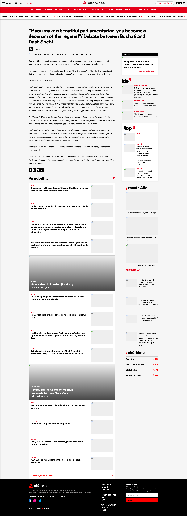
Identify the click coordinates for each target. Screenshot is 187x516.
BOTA (104, 10)
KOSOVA (95, 10)
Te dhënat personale (47, 496)
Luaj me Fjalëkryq (165, 3)
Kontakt (32, 496)
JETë (111, 10)
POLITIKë (49, 10)
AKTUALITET (37, 10)
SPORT (153, 10)
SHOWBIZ (143, 10)
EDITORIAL (60, 10)
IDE (68, 10)
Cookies (61, 496)
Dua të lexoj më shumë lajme (42, 476)
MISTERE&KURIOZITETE (126, 10)
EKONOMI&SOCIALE (81, 10)
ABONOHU (131, 500)
